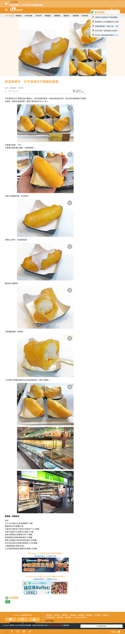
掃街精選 (76, 16)
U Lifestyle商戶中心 (80, 617)
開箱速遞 (18, 16)
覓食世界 (39, 16)
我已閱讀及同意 (101, 626)
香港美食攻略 (50, 617)
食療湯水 (105, 615)
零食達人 (21, 88)
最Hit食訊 (9, 15)
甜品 (7, 602)
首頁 (6, 88)
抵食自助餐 (28, 16)
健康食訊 (66, 16)
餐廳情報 (57, 16)
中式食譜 (97, 615)
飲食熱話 (85, 16)
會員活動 (60, 617)
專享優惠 (68, 617)
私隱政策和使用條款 (55, 625)
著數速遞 (48, 16)
